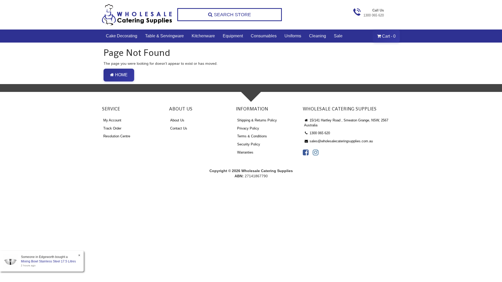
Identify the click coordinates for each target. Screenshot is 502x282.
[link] (306, 152)
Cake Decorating (121, 36)
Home (121, 75)
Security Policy (248, 144)
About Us (177, 120)
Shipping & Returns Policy (257, 120)
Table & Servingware (164, 36)
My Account (112, 120)
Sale (338, 36)
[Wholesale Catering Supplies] (137, 14)
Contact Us (178, 128)
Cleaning (317, 36)
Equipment (233, 36)
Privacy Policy (248, 128)
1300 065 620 (319, 133)
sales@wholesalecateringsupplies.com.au (341, 141)
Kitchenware (203, 36)
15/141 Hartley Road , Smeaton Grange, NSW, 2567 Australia (346, 122)
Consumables (264, 36)
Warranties (245, 152)
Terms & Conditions (252, 136)
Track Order (112, 128)
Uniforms (292, 36)
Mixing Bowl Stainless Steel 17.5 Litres (48, 261)
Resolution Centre (116, 136)
